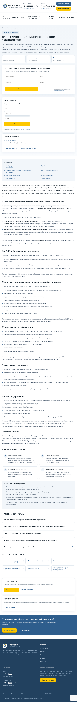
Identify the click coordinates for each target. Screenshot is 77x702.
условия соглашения (59, 90)
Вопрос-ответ (51, 17)
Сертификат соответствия (11, 568)
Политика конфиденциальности (12, 698)
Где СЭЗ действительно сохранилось (51, 166)
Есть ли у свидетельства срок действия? (19, 547)
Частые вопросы (45, 178)
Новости (15, 17)
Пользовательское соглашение (34, 698)
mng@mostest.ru (46, 9)
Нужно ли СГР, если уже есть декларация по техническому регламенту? (30, 540)
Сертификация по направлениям (34, 17)
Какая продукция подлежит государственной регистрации (18, 171)
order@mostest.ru (28, 9)
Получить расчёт (11, 590)
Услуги (23, 17)
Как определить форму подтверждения (60, 569)
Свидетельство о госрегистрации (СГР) (10, 561)
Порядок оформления (47, 175)
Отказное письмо (33, 568)
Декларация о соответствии (62, 561)
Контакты (70, 17)
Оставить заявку (9, 630)
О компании (6, 17)
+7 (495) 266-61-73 (30, 6)
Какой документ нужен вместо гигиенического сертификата (19, 166)
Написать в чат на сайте (29, 148)
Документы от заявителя (13, 175)
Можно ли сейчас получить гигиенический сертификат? (25, 520)
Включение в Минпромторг (11, 694)
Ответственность (10, 178)
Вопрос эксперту (63, 8)
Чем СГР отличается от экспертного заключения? (22, 533)
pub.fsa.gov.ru (10, 607)
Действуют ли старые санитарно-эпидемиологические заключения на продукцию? (34, 526)
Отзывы (62, 17)
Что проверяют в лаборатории (49, 170)
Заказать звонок (63, 3)
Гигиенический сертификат (37, 561)
